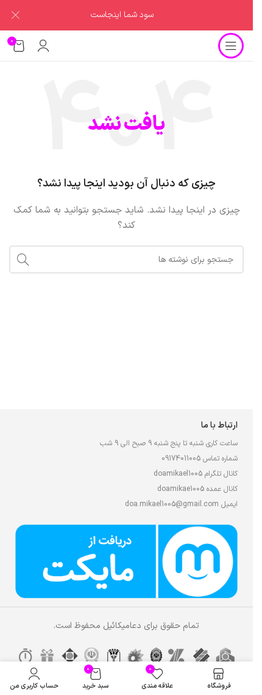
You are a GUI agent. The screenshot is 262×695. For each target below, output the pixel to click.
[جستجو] (23, 259)
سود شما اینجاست (122, 15)
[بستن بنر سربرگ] (15, 15)
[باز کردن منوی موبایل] (231, 46)
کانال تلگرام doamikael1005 (196, 473)
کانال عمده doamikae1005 (197, 489)
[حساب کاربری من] (43, 46)
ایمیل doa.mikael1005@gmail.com (181, 504)
